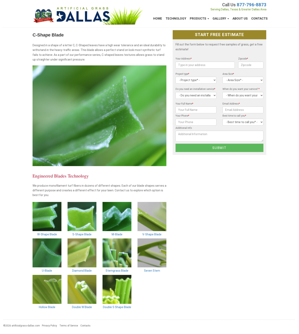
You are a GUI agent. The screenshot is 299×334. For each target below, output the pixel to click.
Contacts (259, 18)
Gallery (220, 18)
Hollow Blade (47, 307)
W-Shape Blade (47, 234)
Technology (176, 18)
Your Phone (182, 115)
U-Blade (47, 270)
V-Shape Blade (152, 234)
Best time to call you (234, 115)
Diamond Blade (82, 270)
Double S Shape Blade (117, 307)
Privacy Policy (49, 325)
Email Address (231, 103)
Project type (182, 74)
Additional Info (184, 128)
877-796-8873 (251, 4)
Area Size (228, 74)
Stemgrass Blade (117, 270)
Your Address (184, 58)
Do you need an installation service (195, 89)
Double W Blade (82, 307)
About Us (240, 18)
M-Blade (117, 234)
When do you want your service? (241, 89)
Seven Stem (152, 270)
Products (198, 18)
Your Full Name (184, 103)
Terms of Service (68, 325)
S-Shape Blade (82, 234)
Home (157, 18)
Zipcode (243, 58)
